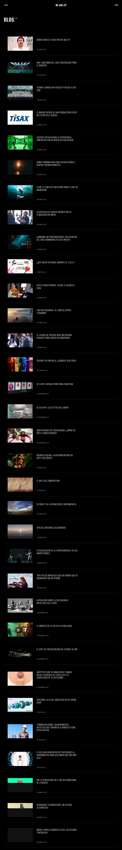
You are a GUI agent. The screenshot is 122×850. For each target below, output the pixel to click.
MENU (116, 5)
